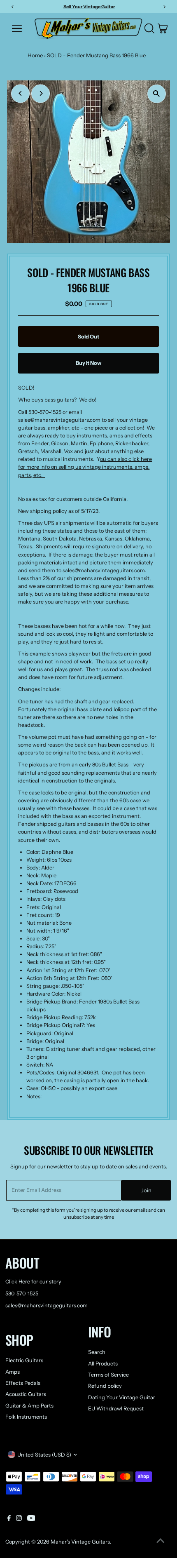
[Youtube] (31, 1519)
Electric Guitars (24, 1360)
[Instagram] (19, 1519)
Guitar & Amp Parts (29, 1406)
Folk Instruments (26, 1417)
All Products (103, 1364)
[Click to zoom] (156, 94)
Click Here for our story (33, 1281)
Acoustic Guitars (25, 1394)
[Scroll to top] (160, 1541)
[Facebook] (9, 1519)
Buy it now (88, 363)
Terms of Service (108, 1375)
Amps (12, 1372)
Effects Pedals (22, 1383)
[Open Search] (149, 28)
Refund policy (105, 1386)
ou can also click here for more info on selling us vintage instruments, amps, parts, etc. (85, 467)
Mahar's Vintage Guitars (80, 1542)
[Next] (40, 93)
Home (35, 55)
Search (96, 1352)
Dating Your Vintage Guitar (121, 1397)
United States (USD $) (44, 1455)
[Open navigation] (19, 28)
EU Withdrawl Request (116, 1408)
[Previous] (20, 93)
